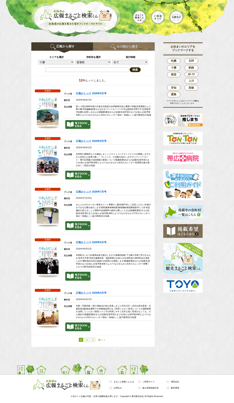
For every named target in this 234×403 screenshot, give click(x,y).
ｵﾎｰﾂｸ (191, 74)
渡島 (173, 94)
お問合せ (118, 388)
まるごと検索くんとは (124, 382)
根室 (173, 74)
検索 (135, 69)
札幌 (173, 60)
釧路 (191, 67)
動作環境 (175, 388)
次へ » (101, 339)
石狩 (191, 60)
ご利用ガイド (148, 382)
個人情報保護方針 (150, 388)
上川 (191, 80)
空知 (173, 87)
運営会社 (175, 382)
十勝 (173, 67)
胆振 (191, 87)
